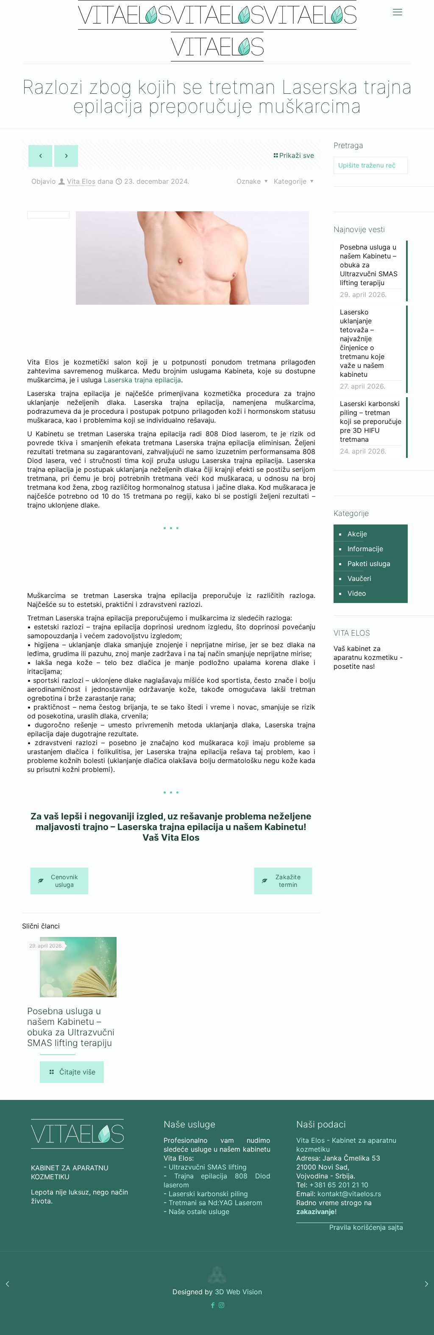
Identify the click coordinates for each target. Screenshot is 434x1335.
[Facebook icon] (212, 1305)
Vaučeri (359, 578)
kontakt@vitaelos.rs (349, 1193)
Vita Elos (81, 181)
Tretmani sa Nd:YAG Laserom (215, 1202)
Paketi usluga (369, 563)
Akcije (357, 534)
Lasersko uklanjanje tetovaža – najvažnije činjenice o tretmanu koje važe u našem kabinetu (362, 343)
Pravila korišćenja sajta (366, 1227)
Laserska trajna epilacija (142, 380)
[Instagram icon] (221, 1305)
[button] (212, 1305)
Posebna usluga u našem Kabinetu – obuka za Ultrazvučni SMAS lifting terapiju (70, 1027)
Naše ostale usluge (199, 1211)
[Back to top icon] (393, 1318)
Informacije (365, 548)
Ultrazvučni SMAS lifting (208, 1167)
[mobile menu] (397, 12)
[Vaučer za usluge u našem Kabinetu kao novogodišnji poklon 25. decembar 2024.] (426, 1284)
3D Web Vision (238, 1291)
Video (357, 593)
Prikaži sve (296, 155)
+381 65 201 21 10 (338, 1185)
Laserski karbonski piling (208, 1193)
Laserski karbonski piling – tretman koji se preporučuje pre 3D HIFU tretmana (370, 421)
